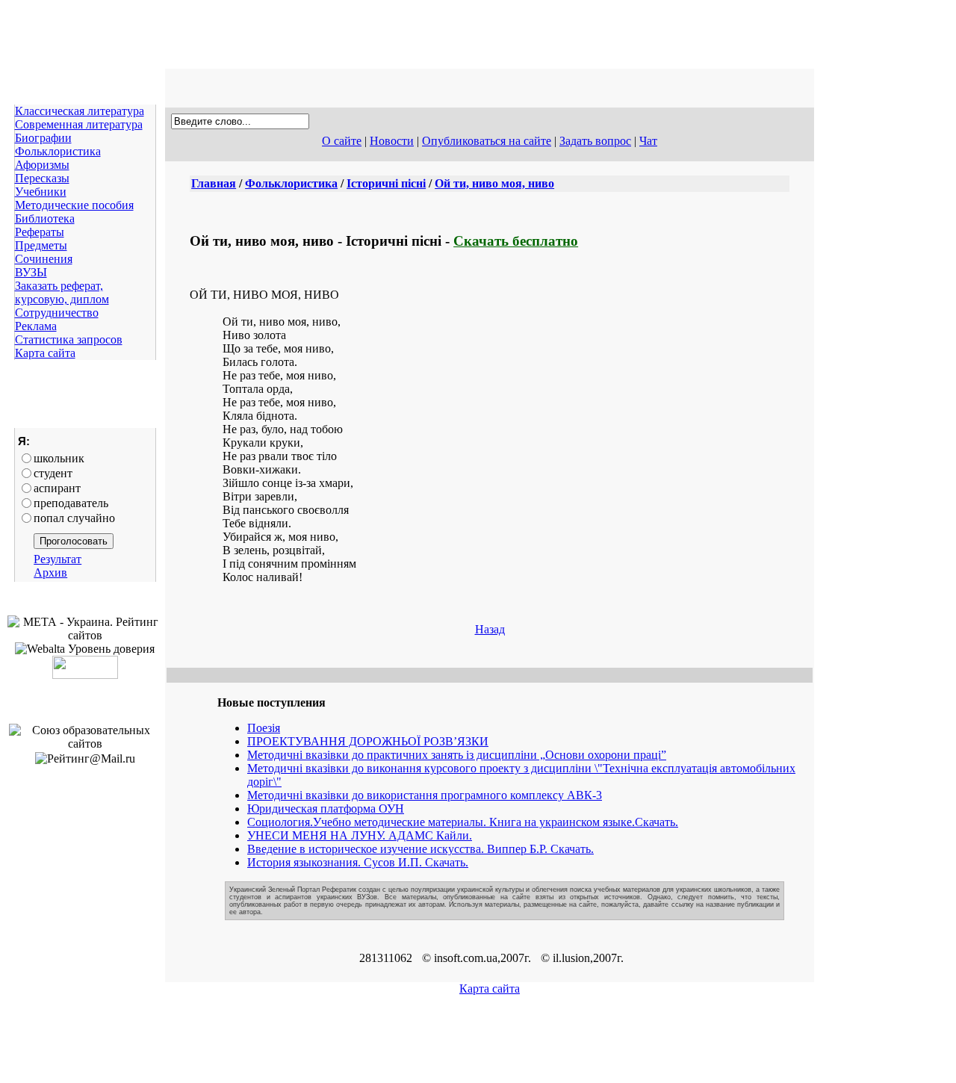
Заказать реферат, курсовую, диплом (62, 292)
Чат (648, 140)
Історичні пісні (386, 183)
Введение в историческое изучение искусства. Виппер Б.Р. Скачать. (420, 848)
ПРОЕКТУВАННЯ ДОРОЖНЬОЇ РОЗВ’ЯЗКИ (367, 741)
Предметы (41, 245)
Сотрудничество (57, 312)
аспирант (57, 488)
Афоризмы (42, 164)
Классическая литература (79, 111)
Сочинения (43, 258)
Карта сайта (45, 353)
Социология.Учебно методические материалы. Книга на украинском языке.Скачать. (462, 822)
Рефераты (39, 232)
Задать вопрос (595, 140)
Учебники (40, 191)
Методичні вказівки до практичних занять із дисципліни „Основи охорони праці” (456, 754)
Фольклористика (58, 151)
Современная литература (79, 124)
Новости (392, 140)
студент (53, 473)
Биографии (43, 137)
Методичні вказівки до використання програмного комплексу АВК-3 (424, 795)
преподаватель (71, 503)
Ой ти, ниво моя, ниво (494, 183)
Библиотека (45, 218)
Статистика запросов (68, 339)
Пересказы (42, 178)
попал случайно (74, 518)
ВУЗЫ (31, 272)
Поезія (263, 728)
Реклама (36, 326)
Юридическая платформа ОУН (325, 808)
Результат (57, 559)
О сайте (341, 140)
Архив (50, 572)
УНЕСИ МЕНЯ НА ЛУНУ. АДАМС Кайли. (359, 835)
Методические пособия (74, 205)
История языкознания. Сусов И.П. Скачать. (357, 862)
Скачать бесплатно (515, 241)
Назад (490, 629)
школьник (59, 458)
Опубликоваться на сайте (486, 140)
